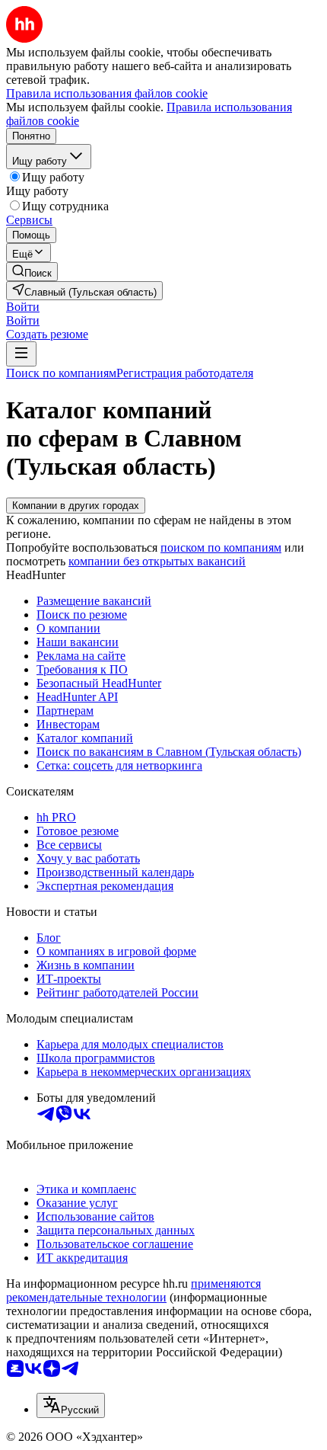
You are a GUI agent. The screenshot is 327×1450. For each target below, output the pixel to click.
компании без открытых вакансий (157, 561)
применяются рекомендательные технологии (133, 1290)
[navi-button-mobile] (21, 354)
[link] (32, 271)
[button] (23, 306)
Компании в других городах (75, 505)
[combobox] (71, 1405)
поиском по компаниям (220, 547)
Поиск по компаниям (61, 373)
